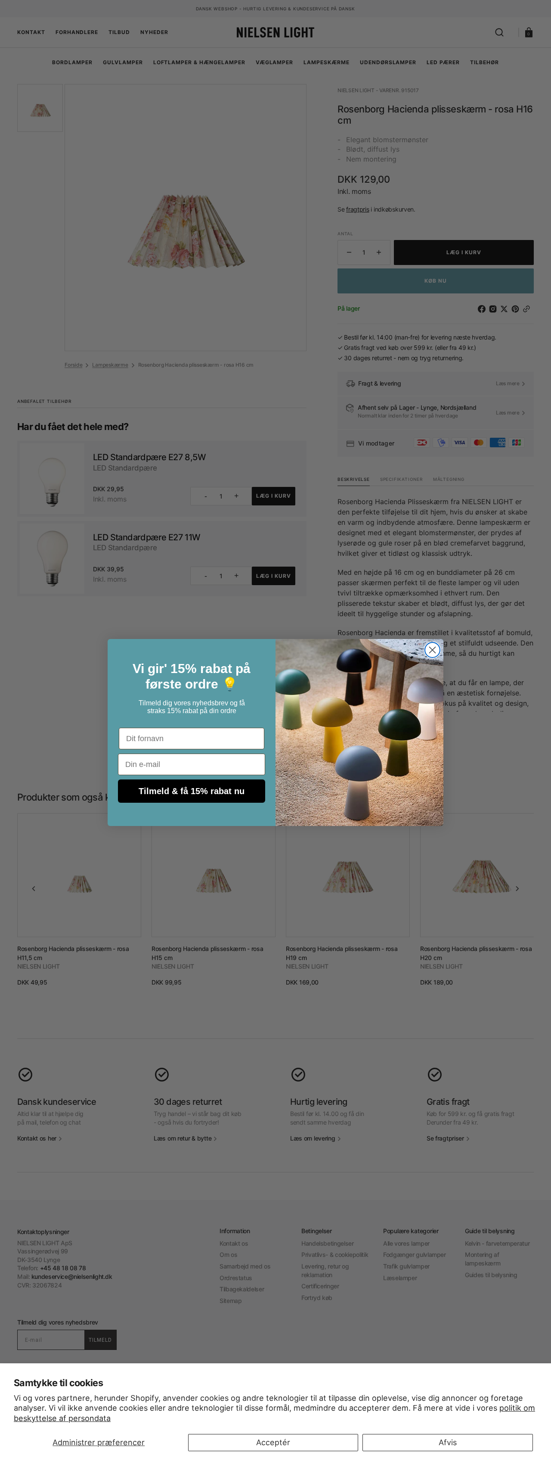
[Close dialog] (432, 650)
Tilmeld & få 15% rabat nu (192, 791)
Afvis (448, 1442)
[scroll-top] (275, 1446)
